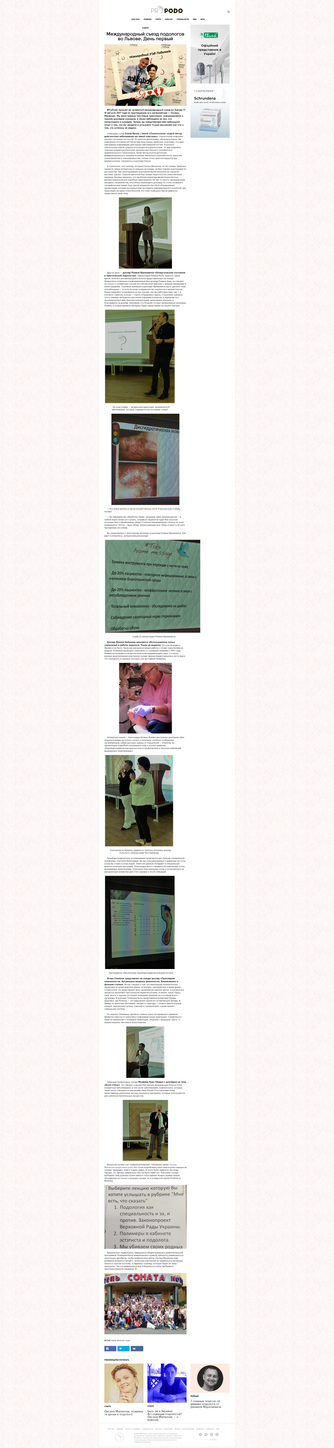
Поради (194, 1396)
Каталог (169, 19)
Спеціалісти (183, 19)
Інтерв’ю (200, 1429)
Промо (177, 1429)
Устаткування (188, 1429)
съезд (127, 1341)
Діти (203, 19)
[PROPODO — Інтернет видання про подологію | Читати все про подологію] (167, 9)
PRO (195, 19)
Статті (158, 19)
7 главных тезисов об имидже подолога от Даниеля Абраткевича (205, 1403)
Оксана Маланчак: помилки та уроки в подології (123, 1413)
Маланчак (120, 1341)
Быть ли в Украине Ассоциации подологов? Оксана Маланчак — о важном (164, 1415)
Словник (136, 1429)
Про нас (136, 19)
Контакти (210, 1429)
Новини (147, 19)
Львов (113, 1341)
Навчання (168, 1429)
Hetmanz (213, 1440)
